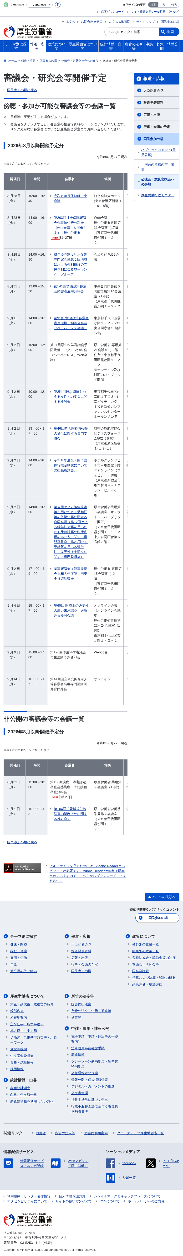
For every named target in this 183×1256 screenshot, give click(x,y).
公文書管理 (79, 1093)
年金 (13, 964)
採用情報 (17, 1069)
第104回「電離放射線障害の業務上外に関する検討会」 (70, 814)
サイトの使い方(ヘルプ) (73, 1201)
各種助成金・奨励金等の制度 (154, 958)
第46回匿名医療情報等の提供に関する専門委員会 (71, 433)
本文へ (70, 21)
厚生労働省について (27, 996)
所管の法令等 (82, 996)
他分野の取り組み (23, 971)
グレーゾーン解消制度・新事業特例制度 (94, 1063)
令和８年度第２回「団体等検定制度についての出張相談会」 (70, 465)
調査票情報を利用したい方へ (32, 1101)
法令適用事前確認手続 (88, 1048)
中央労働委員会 (22, 1056)
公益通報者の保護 (84, 1073)
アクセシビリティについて (27, 1201)
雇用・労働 (18, 958)
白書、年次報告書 (23, 1095)
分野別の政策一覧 (145, 944)
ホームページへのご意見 (146, 1201)
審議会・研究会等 (145, 964)
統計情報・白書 (23, 1080)
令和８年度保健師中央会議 (70, 198)
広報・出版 (151, 115)
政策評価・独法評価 (147, 984)
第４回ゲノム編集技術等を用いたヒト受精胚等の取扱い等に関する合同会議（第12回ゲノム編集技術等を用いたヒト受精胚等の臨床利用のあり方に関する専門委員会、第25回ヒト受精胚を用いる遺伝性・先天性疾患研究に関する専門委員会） (71, 532)
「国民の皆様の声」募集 (157, 167)
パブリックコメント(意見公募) (158, 152)
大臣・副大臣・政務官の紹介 (32, 1004)
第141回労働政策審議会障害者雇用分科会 (70, 288)
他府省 (41, 1133)
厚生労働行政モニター (157, 195)
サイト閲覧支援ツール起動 (148, 11)
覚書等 (76, 1017)
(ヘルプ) (174, 11)
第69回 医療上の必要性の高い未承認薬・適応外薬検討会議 (71, 610)
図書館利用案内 (96, 1133)
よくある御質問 (119, 21)
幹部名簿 (17, 1011)
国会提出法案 (81, 1004)
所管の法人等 (65, 1133)
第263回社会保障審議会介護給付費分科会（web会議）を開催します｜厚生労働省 (70, 225)
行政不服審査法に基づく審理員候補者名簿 (94, 1108)
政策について (143, 936)
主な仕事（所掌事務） (27, 1024)
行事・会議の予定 (156, 127)
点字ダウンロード (112, 11)
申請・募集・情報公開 (90, 1028)
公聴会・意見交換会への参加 (157, 181)
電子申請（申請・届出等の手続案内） (94, 1039)
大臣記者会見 (153, 90)
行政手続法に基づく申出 (89, 1099)
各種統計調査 (20, 1088)
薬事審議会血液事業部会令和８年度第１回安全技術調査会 (70, 574)
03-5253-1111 (30, 1243)
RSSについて (110, 1201)
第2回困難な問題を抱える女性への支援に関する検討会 (70, 396)
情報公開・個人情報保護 (89, 1080)
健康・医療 (18, 944)
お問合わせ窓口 (92, 21)
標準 (153, 4)
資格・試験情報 (22, 1062)
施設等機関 (18, 1049)
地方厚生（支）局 (23, 1031)
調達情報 (78, 1055)
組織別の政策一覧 (145, 951)
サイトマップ (145, 21)
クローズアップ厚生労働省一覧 (140, 1133)
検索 (171, 32)
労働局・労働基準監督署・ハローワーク (33, 1040)
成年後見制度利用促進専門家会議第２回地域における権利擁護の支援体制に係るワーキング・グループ (70, 264)
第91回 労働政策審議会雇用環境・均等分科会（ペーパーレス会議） (71, 323)
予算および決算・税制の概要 (154, 977)
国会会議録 (140, 971)
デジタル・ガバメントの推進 (93, 1086)
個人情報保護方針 (72, 1196)
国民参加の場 (170, 21)
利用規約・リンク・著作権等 (29, 1196)
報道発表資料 (153, 102)
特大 (174, 4)
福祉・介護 (18, 951)
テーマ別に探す (23, 936)
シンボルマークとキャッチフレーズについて (127, 1196)
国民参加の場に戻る (22, 90)
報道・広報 (154, 78)
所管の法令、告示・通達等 (91, 1011)
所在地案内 (18, 1017)
